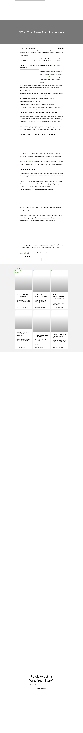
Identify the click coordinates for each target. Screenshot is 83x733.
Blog (52, 11)
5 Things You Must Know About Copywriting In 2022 (59, 336)
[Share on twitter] (61, 48)
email (26, 253)
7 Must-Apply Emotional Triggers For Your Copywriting (23, 334)
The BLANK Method (42, 11)
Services (35, 11)
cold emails (30, 161)
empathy (48, 76)
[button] (41, 688)
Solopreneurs (57, 11)
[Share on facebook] (59, 48)
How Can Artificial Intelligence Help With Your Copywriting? (22, 294)
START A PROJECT (64, 11)
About (32, 11)
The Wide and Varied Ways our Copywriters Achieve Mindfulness (58, 296)
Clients (48, 11)
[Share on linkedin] (62, 48)
